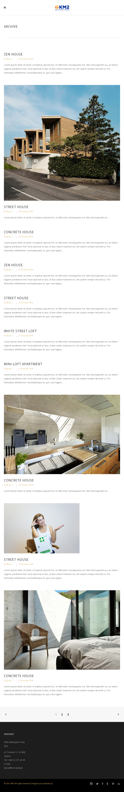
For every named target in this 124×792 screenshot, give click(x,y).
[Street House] (62, 142)
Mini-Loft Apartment (23, 364)
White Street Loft (20, 331)
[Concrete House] (62, 434)
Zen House (13, 54)
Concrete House (19, 232)
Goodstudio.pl (46, 783)
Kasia (9, 58)
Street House (16, 207)
